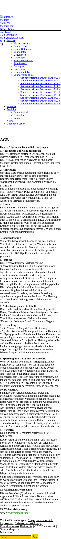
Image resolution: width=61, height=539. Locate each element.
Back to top (6, 532)
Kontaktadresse (9, 526)
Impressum (6, 523)
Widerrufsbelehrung (17, 512)
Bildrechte (26, 526)
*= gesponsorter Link (40, 520)
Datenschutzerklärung (28, 523)
